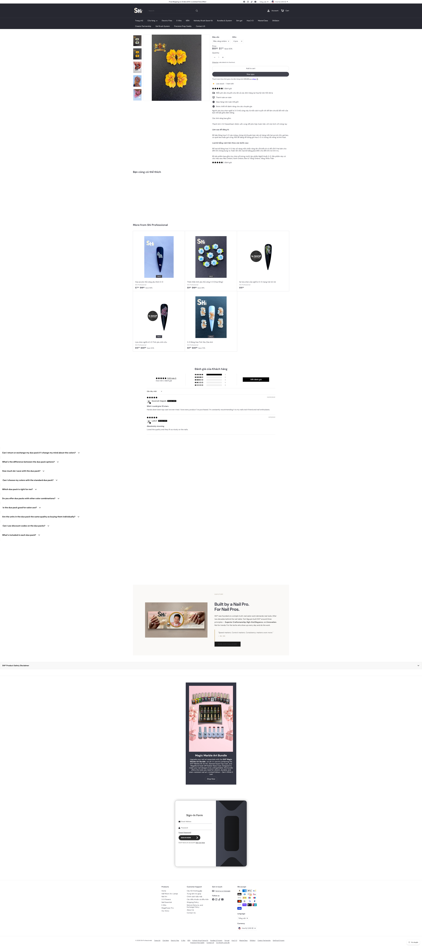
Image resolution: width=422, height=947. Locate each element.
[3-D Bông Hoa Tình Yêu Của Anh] (211, 321)
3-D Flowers (166, 899)
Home (164, 891)
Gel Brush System (163, 26)
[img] (152, 397)
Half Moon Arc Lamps (170, 894)
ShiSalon (275, 20)
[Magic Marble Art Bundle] (211, 719)
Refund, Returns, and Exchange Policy (195, 906)
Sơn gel (239, 20)
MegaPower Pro (168, 908)
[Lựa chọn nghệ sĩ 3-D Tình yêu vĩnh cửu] (159, 321)
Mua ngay (251, 74)
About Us (190, 910)
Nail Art (164, 896)
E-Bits (179, 20)
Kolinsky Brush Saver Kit (203, 20)
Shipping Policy (193, 902)
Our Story (165, 911)
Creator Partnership (143, 26)
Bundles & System (224, 20)
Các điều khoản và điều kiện (198, 899)
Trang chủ (139, 20)
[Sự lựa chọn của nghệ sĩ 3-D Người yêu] (146, 197)
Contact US (200, 26)
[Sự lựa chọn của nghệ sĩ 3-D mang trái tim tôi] (263, 261)
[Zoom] (177, 68)
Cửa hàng (151, 20)
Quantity (215, 53)
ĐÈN (187, 20)
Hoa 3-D (250, 20)
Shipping (215, 62)
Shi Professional (157, 225)
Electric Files (167, 20)
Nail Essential (167, 902)
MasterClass (263, 20)
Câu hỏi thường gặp (194, 891)
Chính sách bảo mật (194, 896)
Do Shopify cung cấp (223, 943)
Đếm (234, 37)
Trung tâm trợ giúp (194, 894)
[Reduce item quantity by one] (214, 57)
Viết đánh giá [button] (256, 379)
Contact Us (191, 913)
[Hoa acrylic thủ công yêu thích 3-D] (159, 261)
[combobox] (173, 10)
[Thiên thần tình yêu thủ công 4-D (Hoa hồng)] (211, 261)
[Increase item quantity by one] (222, 57)
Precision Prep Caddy (183, 26)
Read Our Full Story (227, 644)
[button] (217, 88)
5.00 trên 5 (171, 378)
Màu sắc (215, 37)
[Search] (196, 10)
